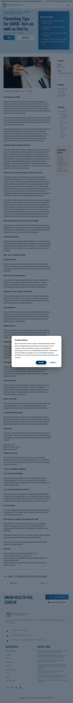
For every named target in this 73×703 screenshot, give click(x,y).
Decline (52, 362)
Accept (41, 362)
